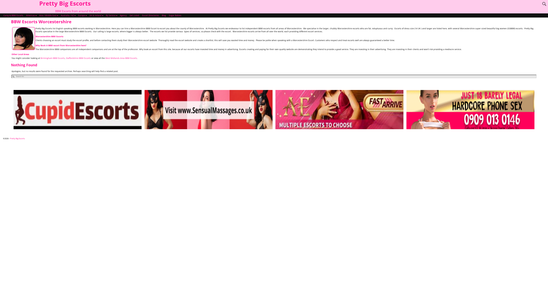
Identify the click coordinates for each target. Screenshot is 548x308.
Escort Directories (150, 15)
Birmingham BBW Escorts (53, 58)
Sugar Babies (175, 15)
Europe (81, 15)
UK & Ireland (95, 15)
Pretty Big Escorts (17, 138)
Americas (30, 15)
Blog (164, 15)
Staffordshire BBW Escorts (78, 58)
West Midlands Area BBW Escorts (121, 58)
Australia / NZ (67, 15)
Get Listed (134, 15)
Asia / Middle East (47, 15)
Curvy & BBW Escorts (13, 15)
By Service (111, 15)
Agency (123, 15)
